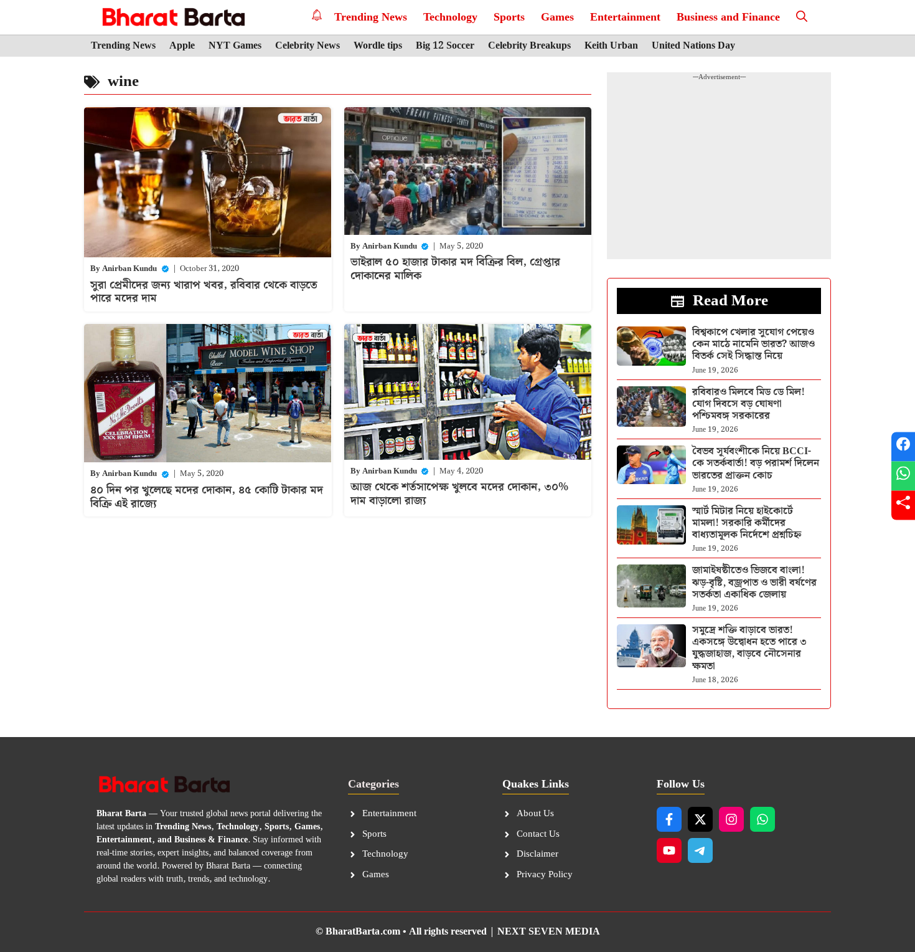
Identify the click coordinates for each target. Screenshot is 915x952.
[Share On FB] (903, 447)
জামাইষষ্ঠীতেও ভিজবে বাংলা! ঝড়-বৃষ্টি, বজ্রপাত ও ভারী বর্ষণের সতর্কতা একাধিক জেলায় (754, 582)
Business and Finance (728, 17)
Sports (509, 17)
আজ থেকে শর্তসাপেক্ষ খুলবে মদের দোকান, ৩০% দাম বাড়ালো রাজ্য (459, 494)
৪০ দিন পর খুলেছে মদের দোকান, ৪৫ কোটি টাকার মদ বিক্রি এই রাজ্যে (206, 497)
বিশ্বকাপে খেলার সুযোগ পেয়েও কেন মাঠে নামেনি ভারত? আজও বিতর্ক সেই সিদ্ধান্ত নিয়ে (753, 344)
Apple (182, 46)
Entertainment (625, 17)
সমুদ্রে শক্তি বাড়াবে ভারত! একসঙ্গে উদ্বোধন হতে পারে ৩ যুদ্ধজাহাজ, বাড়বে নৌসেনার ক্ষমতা (749, 648)
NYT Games (235, 46)
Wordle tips (378, 46)
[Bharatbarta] (172, 17)
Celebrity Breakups (529, 46)
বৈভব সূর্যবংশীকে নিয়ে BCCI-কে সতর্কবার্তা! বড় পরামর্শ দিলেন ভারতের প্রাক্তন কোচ (755, 463)
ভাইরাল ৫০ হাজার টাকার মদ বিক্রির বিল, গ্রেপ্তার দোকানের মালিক (455, 269)
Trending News (370, 17)
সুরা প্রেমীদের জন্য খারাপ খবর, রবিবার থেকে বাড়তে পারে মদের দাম (203, 292)
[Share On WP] (903, 476)
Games (557, 17)
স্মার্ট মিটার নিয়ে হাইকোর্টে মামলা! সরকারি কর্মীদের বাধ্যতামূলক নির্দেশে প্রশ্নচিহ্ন (746, 523)
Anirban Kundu (129, 268)
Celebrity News (307, 46)
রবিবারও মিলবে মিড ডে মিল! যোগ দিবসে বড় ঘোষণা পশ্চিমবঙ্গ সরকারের (748, 404)
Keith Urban (611, 46)
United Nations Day (693, 46)
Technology (450, 17)
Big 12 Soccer (445, 46)
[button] (801, 17)
